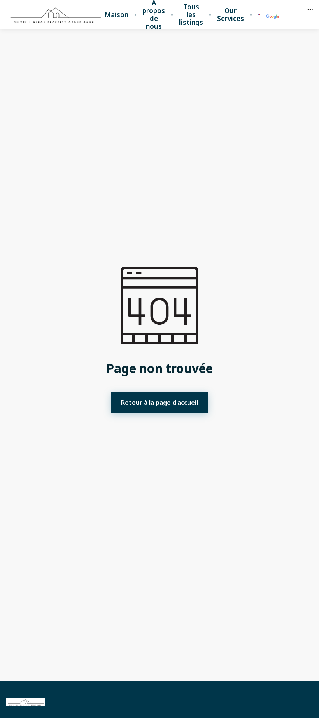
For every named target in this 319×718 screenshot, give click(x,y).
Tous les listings (191, 14)
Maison (116, 15)
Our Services (230, 15)
